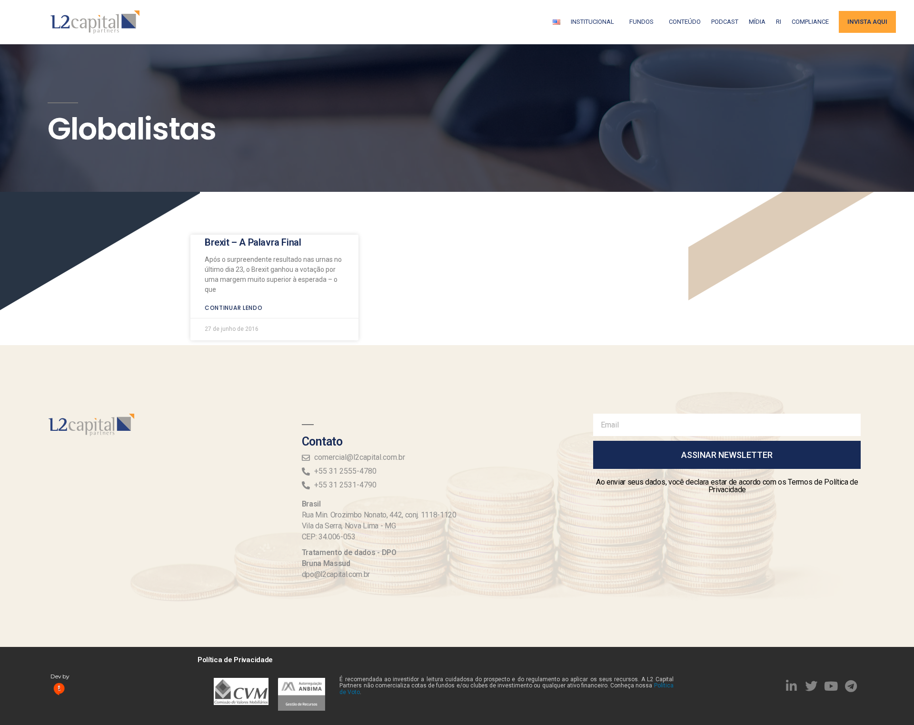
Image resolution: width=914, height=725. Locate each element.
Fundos (641, 21)
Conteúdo (685, 21)
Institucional (592, 21)
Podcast (724, 21)
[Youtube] (831, 686)
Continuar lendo (234, 308)
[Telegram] (851, 686)
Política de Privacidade (235, 659)
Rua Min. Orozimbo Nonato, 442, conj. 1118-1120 (379, 514)
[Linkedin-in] (792, 686)
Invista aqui (867, 21)
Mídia (757, 21)
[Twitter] (811, 686)
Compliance (810, 21)
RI (778, 21)
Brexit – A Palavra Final (253, 242)
